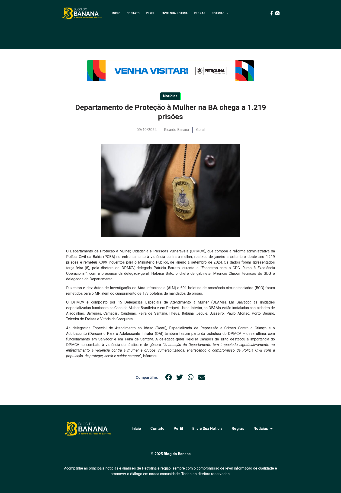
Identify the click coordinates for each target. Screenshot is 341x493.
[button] (168, 377)
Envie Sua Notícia (174, 13)
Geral (200, 129)
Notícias (218, 13)
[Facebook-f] (271, 13)
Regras (199, 13)
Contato (133, 13)
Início (116, 13)
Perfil (150, 13)
